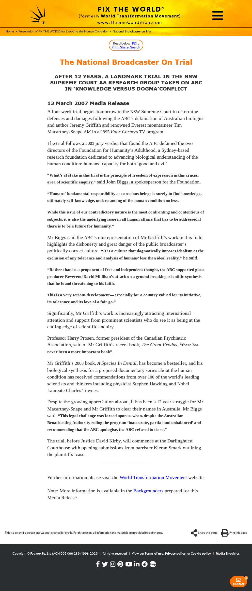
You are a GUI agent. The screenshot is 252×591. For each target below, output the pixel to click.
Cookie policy (201, 553)
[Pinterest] (120, 565)
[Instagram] (112, 565)
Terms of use (154, 553)
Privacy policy (175, 553)
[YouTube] (128, 565)
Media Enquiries (228, 553)
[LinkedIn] (137, 565)
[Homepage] (38, 15)
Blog (153, 564)
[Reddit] (145, 565)
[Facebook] (98, 565)
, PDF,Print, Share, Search (126, 45)
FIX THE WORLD (130, 9)
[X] (105, 565)
